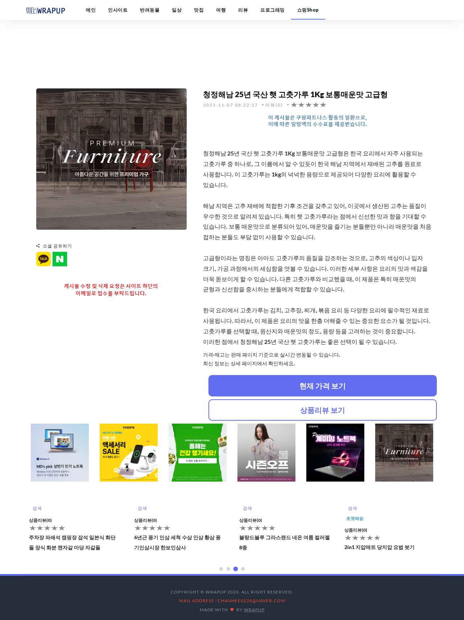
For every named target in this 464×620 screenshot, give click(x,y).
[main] (45, 10)
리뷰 (243, 10)
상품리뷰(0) (98, 520)
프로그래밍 (272, 10)
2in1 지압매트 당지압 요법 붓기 (333, 547)
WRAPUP (254, 609)
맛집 (199, 10)
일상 (177, 10)
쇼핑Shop (308, 10)
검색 (95, 508)
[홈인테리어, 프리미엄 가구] (111, 158)
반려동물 (150, 10)
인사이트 (118, 10)
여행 (221, 10)
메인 (91, 10)
